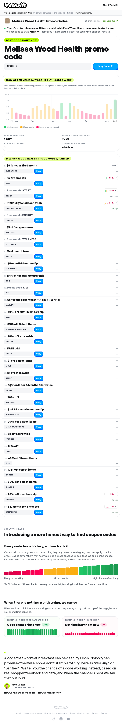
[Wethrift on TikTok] (54, 719)
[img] (61, 108)
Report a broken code (79, 713)
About (18, 713)
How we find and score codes (19, 692)
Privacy (95, 713)
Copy (38, 171)
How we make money (83, 13)
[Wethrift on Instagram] (61, 719)
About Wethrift (110, 5)
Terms (104, 713)
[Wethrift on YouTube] (68, 719)
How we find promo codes (56, 713)
